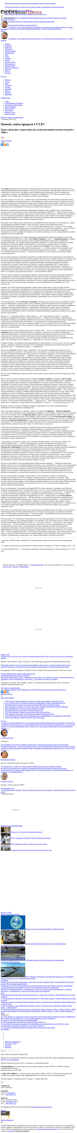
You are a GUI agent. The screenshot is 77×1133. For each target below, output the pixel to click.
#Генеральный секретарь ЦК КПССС (53, 690)
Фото (6, 83)
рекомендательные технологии (41, 1107)
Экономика (9, 49)
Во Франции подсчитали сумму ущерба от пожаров (24, 708)
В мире (7, 60)
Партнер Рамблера (7, 1120)
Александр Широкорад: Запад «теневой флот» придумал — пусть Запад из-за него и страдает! (37, 678)
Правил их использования (10, 1059)
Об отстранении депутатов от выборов (14, 745)
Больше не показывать (22, 1131)
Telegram (15, 567)
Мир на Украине (10, 107)
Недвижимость (10, 64)
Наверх (3, 1110)
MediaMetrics (24, 567)
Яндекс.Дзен (7, 567)
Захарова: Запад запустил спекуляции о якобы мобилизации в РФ (29, 714)
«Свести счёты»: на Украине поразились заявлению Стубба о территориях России (33, 29)
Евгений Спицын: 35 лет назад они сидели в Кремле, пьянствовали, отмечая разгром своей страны (35, 667)
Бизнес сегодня (10, 62)
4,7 (2, 1027)
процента (6, 1020)
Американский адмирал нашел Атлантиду (15, 675)
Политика (8, 46)
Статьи (7, 82)
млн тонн (6, 1027)
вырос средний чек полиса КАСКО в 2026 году (29, 1022)
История (8, 73)
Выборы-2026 (9, 108)
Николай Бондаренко (8, 759)
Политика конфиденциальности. (47, 1129)
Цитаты (7, 91)
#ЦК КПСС (36, 690)
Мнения (3, 982)
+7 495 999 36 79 (10, 1094)
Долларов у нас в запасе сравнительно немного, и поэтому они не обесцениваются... (38, 27)
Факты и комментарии (15, 117)
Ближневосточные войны (13, 105)
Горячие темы (5, 98)
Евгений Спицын (7, 781)
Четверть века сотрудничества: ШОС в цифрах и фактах (45, 929)
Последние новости (7, 698)
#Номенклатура (26, 690)
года (4, 1024)
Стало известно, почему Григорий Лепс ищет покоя (24, 717)
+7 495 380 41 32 (10, 1103)
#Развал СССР (16, 690)
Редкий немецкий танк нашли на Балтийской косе (18, 674)
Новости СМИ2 (6, 912)
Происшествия (10, 66)
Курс (2, 20)
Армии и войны (10, 51)
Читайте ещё (5, 654)
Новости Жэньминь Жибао (10, 914)
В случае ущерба (6, 1017)
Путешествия (9, 53)
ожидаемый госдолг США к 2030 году (31, 1026)
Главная (7, 44)
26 (4, 1022)
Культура (8, 69)
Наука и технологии (12, 67)
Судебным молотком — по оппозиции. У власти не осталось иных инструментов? (36, 990)
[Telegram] (7, 144)
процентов (8, 1022)
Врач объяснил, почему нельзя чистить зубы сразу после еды (27, 712)
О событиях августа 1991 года (11, 766)
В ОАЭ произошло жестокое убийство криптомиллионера (30, 838)
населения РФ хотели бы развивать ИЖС (24, 1020)
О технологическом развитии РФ (12, 723)
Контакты (8, 1047)
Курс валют (9, 110)
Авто (6, 55)
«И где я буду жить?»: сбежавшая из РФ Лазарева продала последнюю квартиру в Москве (35, 18)
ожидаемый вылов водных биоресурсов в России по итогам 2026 (32, 1027)
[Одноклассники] (5, 144)
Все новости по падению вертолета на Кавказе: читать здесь (31, 850)
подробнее (10, 1131)
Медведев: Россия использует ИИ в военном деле (24, 710)
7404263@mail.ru (11, 1101)
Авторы (7, 87)
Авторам (8, 1045)
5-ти (14, 1017)
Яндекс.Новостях (37, 565)
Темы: (7, 101)
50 (1, 1026)
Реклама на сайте (11, 1043)
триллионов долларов (10, 1026)
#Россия (7, 690)
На (2, 1022)
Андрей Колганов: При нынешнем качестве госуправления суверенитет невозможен (30, 987)
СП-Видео (8, 85)
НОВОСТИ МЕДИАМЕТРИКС (12, 826)
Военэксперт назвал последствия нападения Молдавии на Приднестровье (30, 3)
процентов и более (22, 1017)
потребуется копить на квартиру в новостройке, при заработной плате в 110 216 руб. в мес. (38, 1024)
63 (1, 1020)
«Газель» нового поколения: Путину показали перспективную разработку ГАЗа (34, 701)
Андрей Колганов (7, 738)
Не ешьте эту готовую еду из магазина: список (26, 832)
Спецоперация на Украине (14, 103)
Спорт (7, 56)
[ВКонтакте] (2, 144)
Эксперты (8, 89)
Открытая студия (6, 986)
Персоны (8, 92)
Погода (7, 71)
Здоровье (8, 58)
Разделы (3, 76)
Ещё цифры (5, 1029)
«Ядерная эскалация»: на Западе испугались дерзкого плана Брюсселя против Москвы (34, 7)
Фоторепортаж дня (7, 788)
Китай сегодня (10, 114)
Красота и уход (10, 112)
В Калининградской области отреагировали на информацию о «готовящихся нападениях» (38, 716)
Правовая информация (12, 1042)
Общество (8, 47)
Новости (8, 80)
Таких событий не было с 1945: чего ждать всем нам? (28, 844)
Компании (8, 94)
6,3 (2, 1024)
